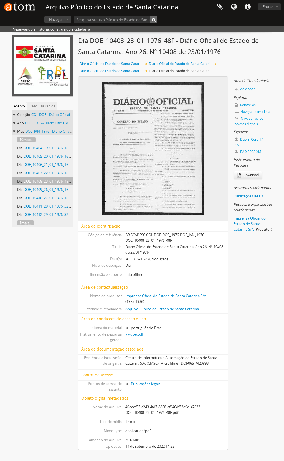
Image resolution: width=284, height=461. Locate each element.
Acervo (19, 106)
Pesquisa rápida (42, 106)
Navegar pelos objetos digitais (249, 121)
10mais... (26, 139)
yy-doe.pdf (134, 334)
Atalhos (248, 7)
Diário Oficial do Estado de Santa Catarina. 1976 (181, 63)
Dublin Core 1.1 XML (249, 142)
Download (250, 175)
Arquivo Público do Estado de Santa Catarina (162, 308)
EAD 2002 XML (251, 151)
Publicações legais (145, 383)
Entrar (268, 6)
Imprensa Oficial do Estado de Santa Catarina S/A (165, 295)
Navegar (56, 19)
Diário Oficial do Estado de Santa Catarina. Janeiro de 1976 (112, 71)
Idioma (234, 7)
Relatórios (247, 105)
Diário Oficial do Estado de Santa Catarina (112, 63)
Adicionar (247, 89)
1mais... (25, 222)
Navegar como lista (255, 111)
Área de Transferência (220, 7)
